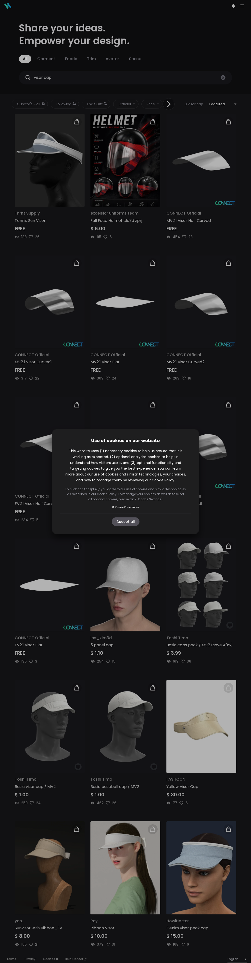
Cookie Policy (163, 480)
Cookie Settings (149, 499)
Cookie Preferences (127, 507)
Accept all (125, 521)
